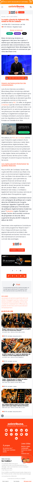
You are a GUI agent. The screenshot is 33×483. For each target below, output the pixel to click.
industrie (9, 211)
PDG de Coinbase (18, 138)
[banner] (16, 129)
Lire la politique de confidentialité (9, 476)
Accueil (3, 16)
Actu (8, 16)
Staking (15, 386)
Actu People (14, 16)
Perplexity (17, 33)
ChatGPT (10, 33)
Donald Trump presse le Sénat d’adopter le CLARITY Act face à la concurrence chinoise (16, 329)
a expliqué (5, 105)
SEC (14, 102)
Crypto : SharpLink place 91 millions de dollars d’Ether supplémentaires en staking (14, 380)
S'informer (9, 27)
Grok (24, 33)
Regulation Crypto (17, 27)
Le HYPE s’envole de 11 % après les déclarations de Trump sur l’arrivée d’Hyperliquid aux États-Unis (16, 355)
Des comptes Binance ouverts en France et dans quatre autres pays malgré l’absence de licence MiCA (15, 405)
